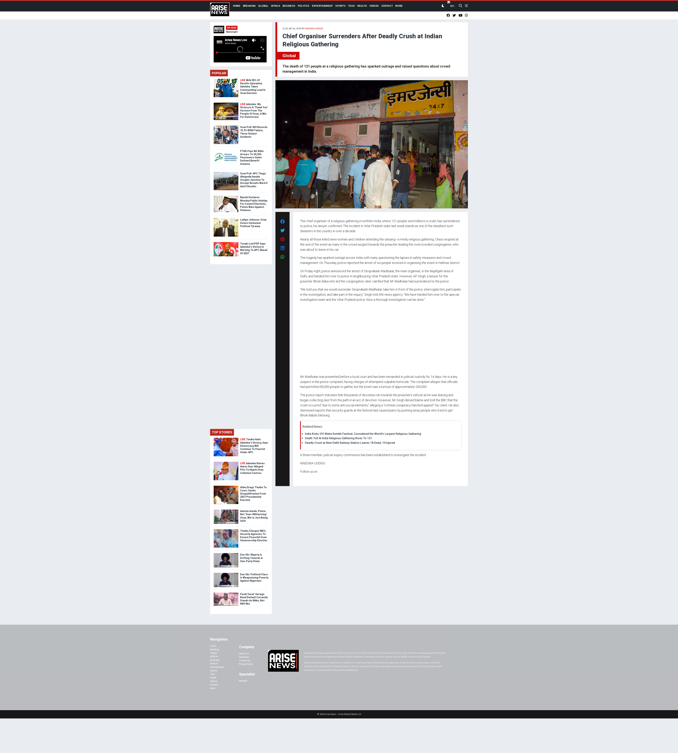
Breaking (214, 649)
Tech (212, 674)
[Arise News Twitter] (454, 15)
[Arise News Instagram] (466, 15)
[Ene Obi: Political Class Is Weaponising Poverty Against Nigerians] (226, 574)
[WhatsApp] (305, 478)
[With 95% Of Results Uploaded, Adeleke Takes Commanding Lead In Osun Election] (226, 79)
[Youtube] (307, 478)
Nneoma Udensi (314, 28)
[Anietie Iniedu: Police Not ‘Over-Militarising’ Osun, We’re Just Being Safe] (226, 510)
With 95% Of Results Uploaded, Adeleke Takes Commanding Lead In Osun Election (252, 86)
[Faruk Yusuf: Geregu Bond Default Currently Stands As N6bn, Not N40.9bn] (226, 593)
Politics (214, 663)
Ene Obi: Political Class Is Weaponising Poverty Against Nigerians (254, 577)
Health (213, 677)
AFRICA (214, 656)
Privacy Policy (246, 664)
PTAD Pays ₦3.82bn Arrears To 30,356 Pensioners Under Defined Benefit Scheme (252, 157)
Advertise (244, 657)
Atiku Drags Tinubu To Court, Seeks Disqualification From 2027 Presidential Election (253, 494)
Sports (213, 670)
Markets (243, 680)
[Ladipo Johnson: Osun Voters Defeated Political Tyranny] (226, 219)
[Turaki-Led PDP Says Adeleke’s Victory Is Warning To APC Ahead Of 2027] (226, 243)
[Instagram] (304, 478)
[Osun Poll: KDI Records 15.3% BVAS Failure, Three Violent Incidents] (226, 126)
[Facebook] (300, 478)
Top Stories (222, 432)
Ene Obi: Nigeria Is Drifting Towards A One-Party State (251, 557)
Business (214, 660)
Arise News (220, 10)
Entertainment (217, 667)
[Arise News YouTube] (460, 15)
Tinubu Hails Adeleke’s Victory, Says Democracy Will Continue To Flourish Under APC (254, 446)
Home (213, 646)
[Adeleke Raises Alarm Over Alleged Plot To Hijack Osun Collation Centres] (226, 463)
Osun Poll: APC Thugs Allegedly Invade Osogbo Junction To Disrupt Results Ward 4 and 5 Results (253, 180)
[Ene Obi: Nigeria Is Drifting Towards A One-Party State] (226, 554)
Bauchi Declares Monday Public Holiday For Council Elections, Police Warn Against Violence (253, 204)
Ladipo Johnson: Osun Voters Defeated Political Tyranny (253, 222)
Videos (213, 681)
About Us (244, 653)
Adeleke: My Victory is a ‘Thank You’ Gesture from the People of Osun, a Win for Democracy (254, 110)
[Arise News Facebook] (448, 15)
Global (289, 55)
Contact (214, 684)
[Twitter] (302, 478)
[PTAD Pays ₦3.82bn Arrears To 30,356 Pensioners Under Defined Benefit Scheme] (226, 150)
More (212, 688)
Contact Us (244, 660)
